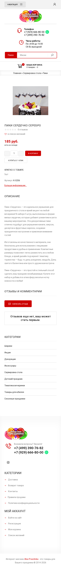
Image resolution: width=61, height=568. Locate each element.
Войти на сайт (15, 518)
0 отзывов (23, 129)
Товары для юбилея (14, 392)
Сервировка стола (13, 372)
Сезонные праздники (14, 399)
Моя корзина (14, 529)
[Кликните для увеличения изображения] (30, 100)
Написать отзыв (20, 304)
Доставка (13, 479)
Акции (7, 352)
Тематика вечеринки (14, 385)
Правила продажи (16, 497)
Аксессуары (10, 366)
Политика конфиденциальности (24, 503)
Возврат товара (16, 485)
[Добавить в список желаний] (30, 134)
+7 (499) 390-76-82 (34, 35)
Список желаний (16, 535)
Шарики (8, 346)
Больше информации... (15, 185)
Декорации (10, 359)
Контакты (13, 491)
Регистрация (14, 523)
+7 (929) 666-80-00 (34, 32)
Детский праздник (13, 379)
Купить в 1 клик (15, 160)
